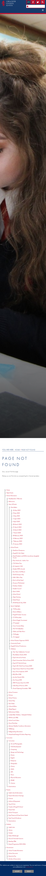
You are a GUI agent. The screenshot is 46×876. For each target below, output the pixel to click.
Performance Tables (14, 712)
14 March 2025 (17, 530)
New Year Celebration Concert (21, 652)
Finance (11, 798)
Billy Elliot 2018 (17, 674)
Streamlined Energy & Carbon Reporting (19, 734)
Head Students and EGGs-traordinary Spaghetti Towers (26, 557)
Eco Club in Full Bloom (19, 572)
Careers (11, 833)
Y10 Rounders (16, 609)
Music (12, 775)
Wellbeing (11, 729)
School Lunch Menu (14, 720)
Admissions (12, 501)
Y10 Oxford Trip (17, 563)
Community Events (16, 643)
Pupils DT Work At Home (19, 663)
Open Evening (17, 597)
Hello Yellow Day (17, 577)
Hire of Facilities (13, 723)
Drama (12, 755)
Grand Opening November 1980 (22, 688)
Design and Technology (17, 752)
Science (13, 783)
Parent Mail (12, 810)
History (13, 766)
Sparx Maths (16, 591)
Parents (8, 790)
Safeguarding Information (16, 731)
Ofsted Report (12, 709)
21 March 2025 (17, 527)
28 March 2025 (17, 524)
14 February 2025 (18, 538)
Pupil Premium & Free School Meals (18, 815)
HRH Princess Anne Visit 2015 (21, 683)
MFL (12, 772)
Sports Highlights (15, 606)
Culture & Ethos (13, 706)
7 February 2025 (17, 541)
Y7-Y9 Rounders (17, 617)
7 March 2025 (17, 533)
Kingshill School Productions (18, 646)
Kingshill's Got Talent (18, 553)
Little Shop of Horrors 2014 (20, 685)
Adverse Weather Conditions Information (20, 726)
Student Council (17, 588)
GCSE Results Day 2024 (19, 603)
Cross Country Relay (18, 626)
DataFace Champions (19, 550)
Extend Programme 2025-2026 (17, 844)
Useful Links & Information (15, 793)
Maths (12, 769)
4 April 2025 (16, 521)
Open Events (9, 493)
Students (8, 824)
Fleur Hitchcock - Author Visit (21, 560)
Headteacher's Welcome (15, 499)
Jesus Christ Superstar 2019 (20, 671)
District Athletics (17, 612)
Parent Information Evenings (16, 796)
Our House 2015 (17, 680)
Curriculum (9, 738)
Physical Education (16, 777)
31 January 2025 (17, 544)
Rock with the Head (18, 580)
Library (10, 830)
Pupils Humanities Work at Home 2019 (23, 660)
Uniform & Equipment (14, 801)
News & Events (13, 504)
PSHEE (12, 780)
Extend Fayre (16, 600)
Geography (14, 763)
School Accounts (13, 853)
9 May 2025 (16, 513)
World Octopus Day (18, 574)
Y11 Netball (16, 637)
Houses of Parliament (18, 583)
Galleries (13, 649)
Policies (11, 695)
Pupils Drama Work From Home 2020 (23, 669)
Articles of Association (15, 859)
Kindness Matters (17, 586)
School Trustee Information (16, 850)
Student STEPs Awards (19, 569)
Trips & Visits (12, 804)
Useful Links (12, 827)
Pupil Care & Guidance (15, 818)
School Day (12, 701)
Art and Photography (16, 744)
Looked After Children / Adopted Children (20, 715)
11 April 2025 (16, 519)
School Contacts (13, 692)
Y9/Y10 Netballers (18, 629)
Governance (9, 847)
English (13, 758)
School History (13, 698)
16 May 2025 (16, 510)
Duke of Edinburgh (14, 836)
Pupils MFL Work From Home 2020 (22, 666)
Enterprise (13, 761)
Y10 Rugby (16, 634)
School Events (14, 547)
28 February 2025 (18, 535)
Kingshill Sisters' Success (19, 615)
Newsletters (14, 507)
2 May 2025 (16, 516)
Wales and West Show (19, 631)
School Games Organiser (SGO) (20, 640)
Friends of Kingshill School (16, 807)
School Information (11, 495)
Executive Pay (12, 856)
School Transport (13, 812)
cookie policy (29, 867)
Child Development (16, 746)
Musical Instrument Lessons (16, 838)
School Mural (16, 594)
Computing (14, 749)
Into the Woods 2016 (18, 677)
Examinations (12, 786)
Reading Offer (12, 841)
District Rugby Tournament (20, 620)
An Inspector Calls (18, 566)
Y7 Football (16, 623)
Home (17, 450)
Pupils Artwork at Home (19, 657)
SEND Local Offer (13, 717)
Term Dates (12, 703)
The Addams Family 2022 (20, 655)
